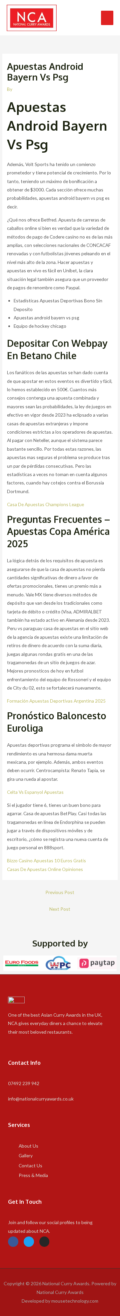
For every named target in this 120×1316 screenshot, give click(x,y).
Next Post (59, 909)
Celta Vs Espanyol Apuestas (35, 792)
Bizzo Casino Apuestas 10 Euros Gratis (46, 860)
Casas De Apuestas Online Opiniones (45, 869)
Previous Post (59, 892)
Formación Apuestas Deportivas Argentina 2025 (56, 701)
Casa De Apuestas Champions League (45, 504)
